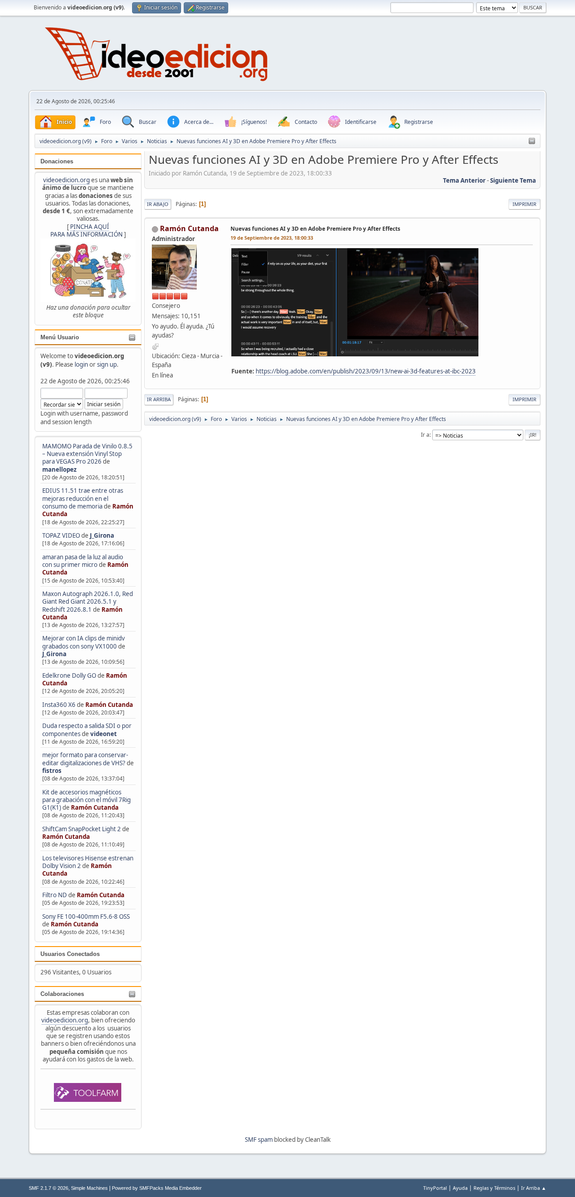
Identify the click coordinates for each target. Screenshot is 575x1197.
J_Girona (102, 535)
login (81, 364)
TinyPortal (435, 1187)
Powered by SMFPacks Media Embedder (157, 1188)
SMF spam (259, 1140)
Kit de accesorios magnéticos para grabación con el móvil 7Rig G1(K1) (86, 800)
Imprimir (524, 204)
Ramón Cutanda (109, 705)
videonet (103, 734)
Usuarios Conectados (70, 954)
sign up (107, 364)
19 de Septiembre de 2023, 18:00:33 (271, 237)
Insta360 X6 (58, 705)
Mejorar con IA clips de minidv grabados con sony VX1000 (83, 642)
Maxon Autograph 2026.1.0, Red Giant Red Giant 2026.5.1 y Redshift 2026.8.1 (87, 602)
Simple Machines (89, 1188)
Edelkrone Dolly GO (69, 675)
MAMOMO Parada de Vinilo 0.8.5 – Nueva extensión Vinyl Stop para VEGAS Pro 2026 (87, 454)
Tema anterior (464, 180)
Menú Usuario (59, 337)
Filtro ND (55, 895)
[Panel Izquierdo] (531, 141)
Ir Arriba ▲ (533, 1187)
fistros (52, 771)
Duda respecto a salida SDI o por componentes (87, 729)
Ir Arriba (159, 399)
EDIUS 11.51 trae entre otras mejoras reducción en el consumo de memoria (82, 498)
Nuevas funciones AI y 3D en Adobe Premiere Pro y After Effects (315, 228)
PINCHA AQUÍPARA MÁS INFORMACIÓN (86, 230)
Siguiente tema (513, 180)
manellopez (59, 469)
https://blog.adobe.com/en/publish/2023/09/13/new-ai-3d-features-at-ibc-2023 (366, 371)
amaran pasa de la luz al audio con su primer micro (82, 561)
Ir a (425, 434)
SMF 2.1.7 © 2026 (48, 1188)
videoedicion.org (66, 180)
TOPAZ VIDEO (61, 535)
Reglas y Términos (494, 1187)
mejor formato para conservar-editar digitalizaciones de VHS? (85, 759)
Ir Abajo (157, 204)
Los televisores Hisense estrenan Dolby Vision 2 (87, 862)
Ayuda (460, 1187)
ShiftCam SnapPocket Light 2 (81, 829)
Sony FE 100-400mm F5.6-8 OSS (86, 916)
